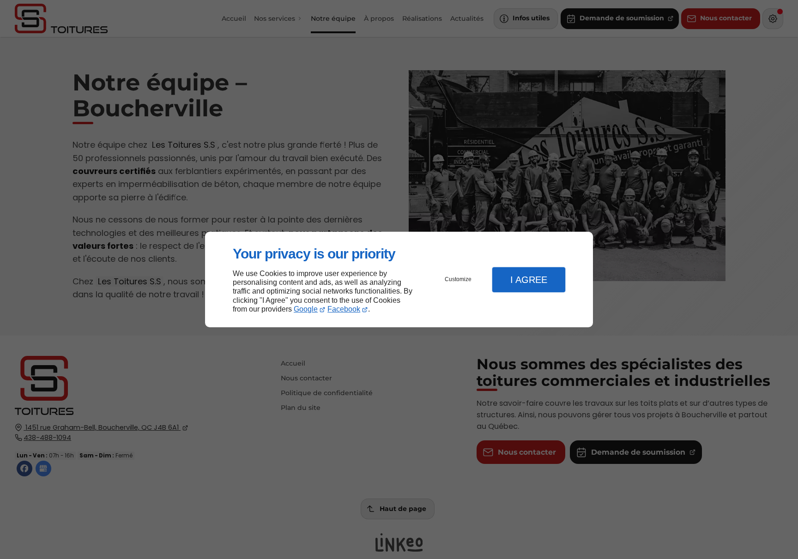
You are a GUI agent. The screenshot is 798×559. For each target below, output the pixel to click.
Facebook (343, 309)
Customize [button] (458, 279)
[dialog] (399, 279)
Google (306, 309)
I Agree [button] (528, 280)
